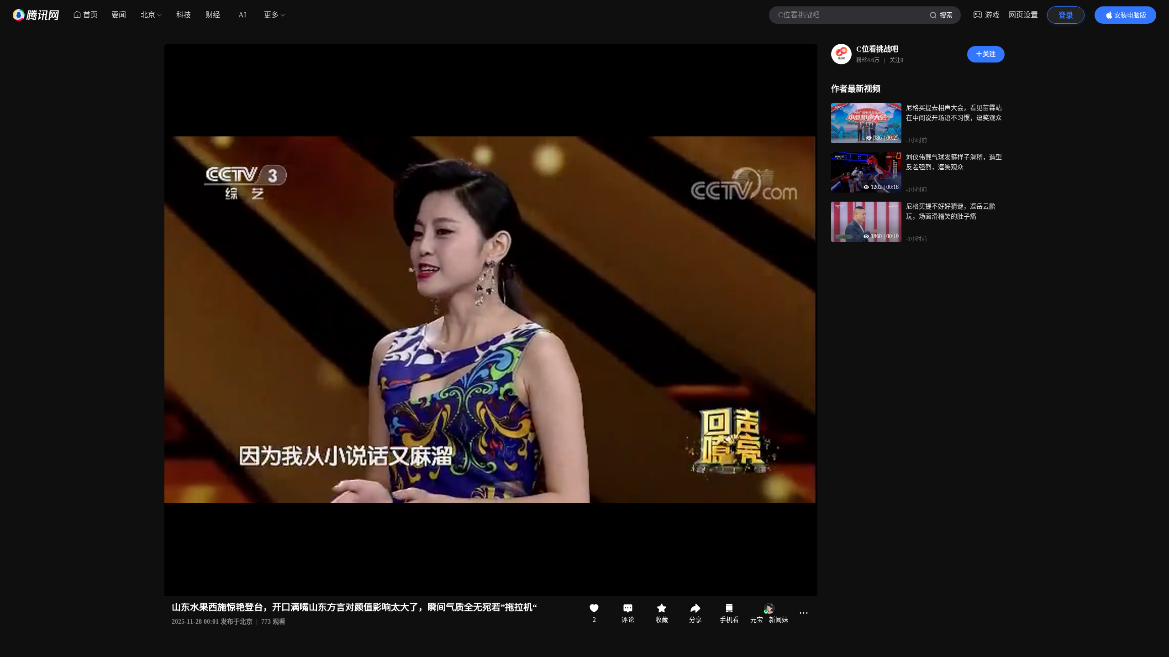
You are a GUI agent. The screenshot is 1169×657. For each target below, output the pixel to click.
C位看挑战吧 (877, 49)
